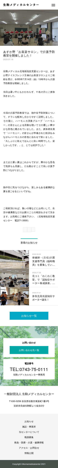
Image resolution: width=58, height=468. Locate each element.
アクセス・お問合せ (29, 447)
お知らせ (29, 421)
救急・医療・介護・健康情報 (29, 442)
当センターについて (29, 431)
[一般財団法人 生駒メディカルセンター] (21, 5)
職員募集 (29, 437)
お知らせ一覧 (29, 315)
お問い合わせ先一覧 (29, 350)
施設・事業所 (29, 426)
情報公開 (29, 453)
